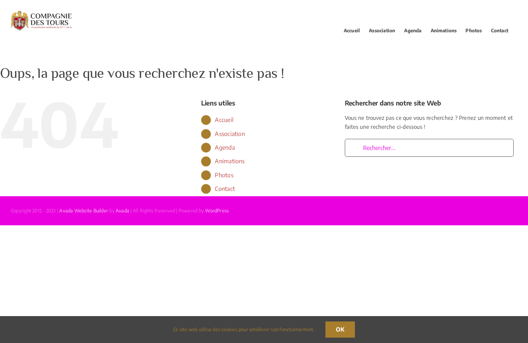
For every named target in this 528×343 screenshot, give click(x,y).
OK (340, 329)
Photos (224, 175)
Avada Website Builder (83, 210)
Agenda (225, 147)
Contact (225, 188)
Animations (230, 161)
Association (230, 133)
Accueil (224, 119)
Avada (122, 210)
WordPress (217, 210)
